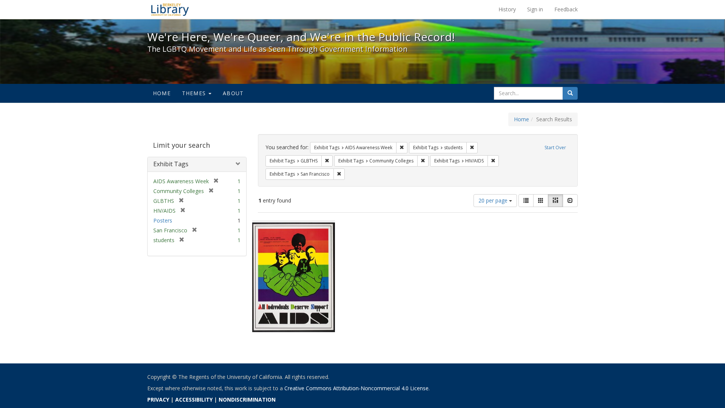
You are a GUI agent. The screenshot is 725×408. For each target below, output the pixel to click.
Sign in (535, 9)
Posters (162, 220)
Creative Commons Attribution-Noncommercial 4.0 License (356, 388)
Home (162, 93)
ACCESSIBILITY (194, 399)
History (507, 9)
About (233, 93)
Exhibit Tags (170, 164)
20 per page (493, 200)
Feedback (566, 9)
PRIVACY (158, 399)
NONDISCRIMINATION (247, 399)
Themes (195, 93)
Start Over (555, 147)
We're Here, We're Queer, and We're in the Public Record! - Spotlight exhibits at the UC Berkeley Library (170, 9)
